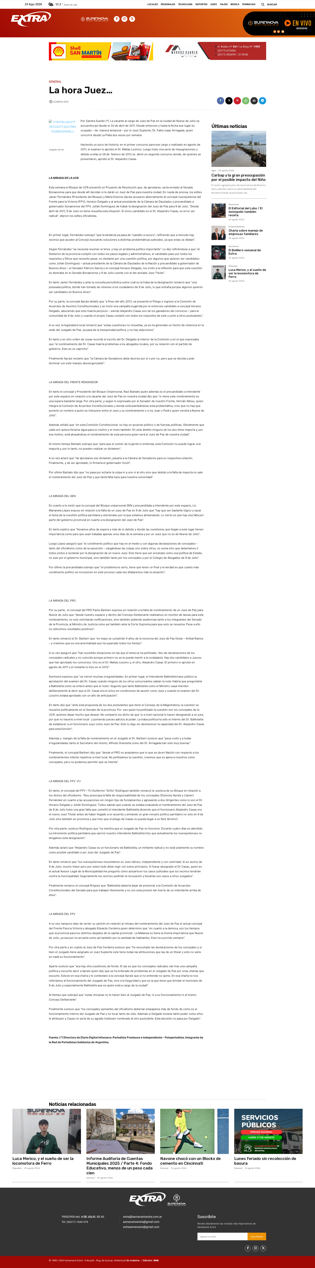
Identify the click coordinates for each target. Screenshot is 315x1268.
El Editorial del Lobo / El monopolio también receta (245, 212)
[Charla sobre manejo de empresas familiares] (218, 233)
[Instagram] (124, 19)
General (55, 81)
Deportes (233, 266)
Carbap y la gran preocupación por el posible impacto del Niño (238, 177)
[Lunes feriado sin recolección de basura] (268, 1131)
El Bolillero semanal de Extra (245, 251)
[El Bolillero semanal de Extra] (218, 252)
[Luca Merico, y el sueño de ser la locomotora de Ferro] (218, 272)
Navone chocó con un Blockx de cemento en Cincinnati (190, 1161)
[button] (268, 4)
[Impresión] (254, 100)
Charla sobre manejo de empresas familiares (246, 232)
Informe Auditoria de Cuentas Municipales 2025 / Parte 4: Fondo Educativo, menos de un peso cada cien (119, 1165)
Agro (213, 171)
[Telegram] (262, 100)
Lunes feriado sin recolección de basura (265, 1161)
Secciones (234, 204)
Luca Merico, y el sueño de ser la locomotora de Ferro (247, 273)
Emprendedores (236, 227)
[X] (132, 19)
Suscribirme (257, 1236)
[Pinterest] (237, 100)
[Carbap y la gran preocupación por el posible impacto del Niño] (238, 149)
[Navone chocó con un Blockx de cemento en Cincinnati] (194, 1131)
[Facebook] (117, 19)
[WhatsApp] (245, 100)
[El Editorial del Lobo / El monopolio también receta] (218, 210)
